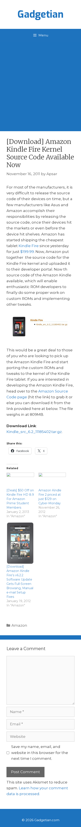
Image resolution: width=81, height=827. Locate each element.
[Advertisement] (40, 84)
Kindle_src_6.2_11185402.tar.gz (34, 432)
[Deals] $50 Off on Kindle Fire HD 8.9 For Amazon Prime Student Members (20, 498)
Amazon (19, 625)
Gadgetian (40, 14)
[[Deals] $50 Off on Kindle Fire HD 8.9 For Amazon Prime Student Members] (20, 480)
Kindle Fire (29, 246)
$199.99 (27, 251)
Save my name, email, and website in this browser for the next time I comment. (39, 752)
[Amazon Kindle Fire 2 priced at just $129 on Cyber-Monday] (52, 480)
